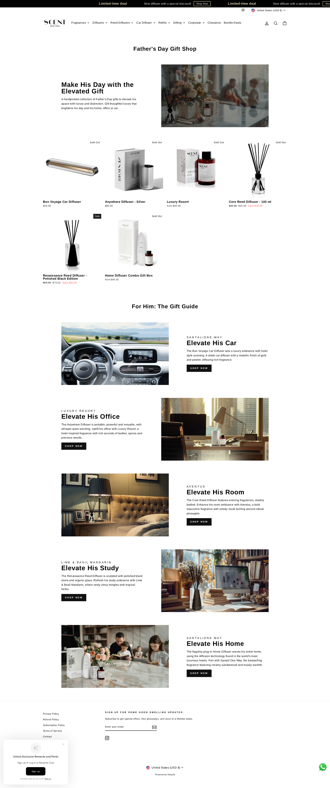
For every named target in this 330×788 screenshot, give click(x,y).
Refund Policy (51, 719)
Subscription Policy (54, 725)
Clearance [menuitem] (214, 22)
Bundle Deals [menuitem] (232, 22)
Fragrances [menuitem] (78, 22)
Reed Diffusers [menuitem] (120, 22)
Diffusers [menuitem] (98, 22)
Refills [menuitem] (162, 22)
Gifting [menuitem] (177, 22)
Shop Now (202, 3)
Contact (47, 736)
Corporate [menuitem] (194, 22)
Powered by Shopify (165, 774)
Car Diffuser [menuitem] (144, 22)
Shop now (199, 368)
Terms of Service (52, 731)
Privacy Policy (51, 714)
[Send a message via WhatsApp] (322, 767)
